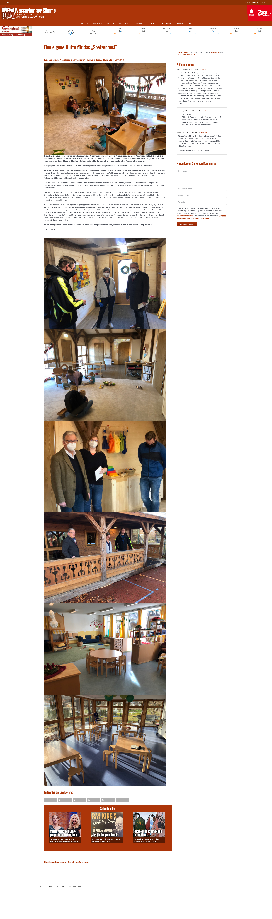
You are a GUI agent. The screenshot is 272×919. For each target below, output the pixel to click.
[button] (190, 23)
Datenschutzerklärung (48, 886)
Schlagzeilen (215, 52)
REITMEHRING (181, 54)
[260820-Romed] (65, 813)
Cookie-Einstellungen (75, 886)
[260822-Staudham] (107, 813)
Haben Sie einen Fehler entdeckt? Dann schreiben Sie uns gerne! (66, 862)
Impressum (62, 886)
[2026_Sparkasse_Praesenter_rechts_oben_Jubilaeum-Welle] (259, 6)
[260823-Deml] (149, 813)
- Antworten (202, 69)
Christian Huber (184, 52)
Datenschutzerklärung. (185, 216)
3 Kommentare (191, 54)
